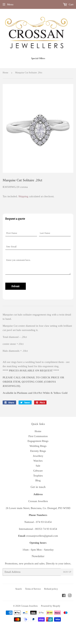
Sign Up (67, 572)
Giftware (38, 470)
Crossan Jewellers (29, 606)
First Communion (38, 436)
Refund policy (51, 588)
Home (5, 72)
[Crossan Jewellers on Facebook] (64, 596)
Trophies (38, 475)
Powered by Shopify (50, 606)
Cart (70, 4)
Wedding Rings (38, 446)
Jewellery (38, 455)
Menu (10, 4)
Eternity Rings (38, 451)
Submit (15, 286)
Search (18, 588)
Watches (38, 460)
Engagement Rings (38, 441)
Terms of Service (33, 588)
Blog (38, 480)
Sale (38, 465)
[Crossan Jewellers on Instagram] (70, 596)
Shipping (23, 196)
